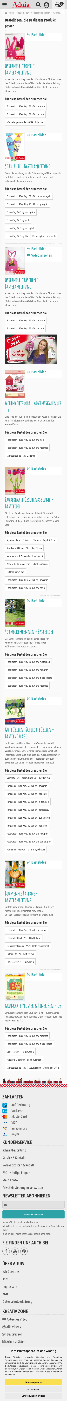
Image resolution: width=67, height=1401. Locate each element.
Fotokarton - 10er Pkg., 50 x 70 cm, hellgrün (27, 669)
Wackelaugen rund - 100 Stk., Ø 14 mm (25, 122)
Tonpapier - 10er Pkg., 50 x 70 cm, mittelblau (28, 801)
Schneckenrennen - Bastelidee (29, 631)
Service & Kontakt (14, 1157)
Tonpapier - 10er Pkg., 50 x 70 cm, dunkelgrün (28, 817)
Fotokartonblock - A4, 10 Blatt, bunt (24, 937)
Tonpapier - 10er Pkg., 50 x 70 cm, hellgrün (27, 825)
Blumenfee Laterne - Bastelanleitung (21, 896)
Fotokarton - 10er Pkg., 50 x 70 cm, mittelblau (28, 661)
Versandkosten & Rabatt (18, 1165)
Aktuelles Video (17, 1319)
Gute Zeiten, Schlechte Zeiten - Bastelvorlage (29, 733)
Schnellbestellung (14, 1150)
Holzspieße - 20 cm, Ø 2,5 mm (20, 953)
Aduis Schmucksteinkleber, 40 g (44, 1067)
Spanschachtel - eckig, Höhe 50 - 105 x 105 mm (28, 777)
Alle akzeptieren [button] (33, 1382)
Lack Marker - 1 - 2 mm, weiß (20, 961)
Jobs (5, 1279)
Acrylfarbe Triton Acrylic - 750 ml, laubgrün (27, 563)
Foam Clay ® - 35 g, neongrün (21, 212)
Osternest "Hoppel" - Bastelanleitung (21, 69)
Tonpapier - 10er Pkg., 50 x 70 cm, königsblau (28, 809)
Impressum (9, 1286)
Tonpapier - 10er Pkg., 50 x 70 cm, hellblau (27, 793)
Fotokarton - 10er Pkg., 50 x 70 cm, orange (27, 929)
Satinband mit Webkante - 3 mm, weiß (25, 555)
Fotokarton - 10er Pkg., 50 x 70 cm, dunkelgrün (29, 841)
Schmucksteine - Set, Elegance (21, 455)
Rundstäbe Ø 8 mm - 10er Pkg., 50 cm (24, 547)
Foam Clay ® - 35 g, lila (17, 235)
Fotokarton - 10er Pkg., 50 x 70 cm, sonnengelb (29, 196)
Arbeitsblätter (15, 1341)
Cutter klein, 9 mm (16, 571)
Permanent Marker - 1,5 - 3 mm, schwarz (26, 849)
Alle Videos (13, 1326)
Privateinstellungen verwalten (22, 1187)
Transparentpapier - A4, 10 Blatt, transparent (28, 945)
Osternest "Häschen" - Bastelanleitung (22, 283)
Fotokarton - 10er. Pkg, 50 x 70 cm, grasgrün (27, 204)
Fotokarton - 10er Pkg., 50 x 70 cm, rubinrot (27, 447)
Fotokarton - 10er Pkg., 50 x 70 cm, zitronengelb (29, 677)
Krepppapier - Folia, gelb (43, 235)
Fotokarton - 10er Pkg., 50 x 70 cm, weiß (25, 439)
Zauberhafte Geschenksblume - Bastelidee (29, 503)
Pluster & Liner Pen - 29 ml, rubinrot (24, 1059)
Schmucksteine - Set (16, 1067)
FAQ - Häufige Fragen (16, 1172)
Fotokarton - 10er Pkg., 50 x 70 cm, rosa (25, 114)
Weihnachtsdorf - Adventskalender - (33, 406)
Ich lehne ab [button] (33, 1389)
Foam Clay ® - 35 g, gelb (18, 220)
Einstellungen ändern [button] (34, 1395)
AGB (5, 1294)
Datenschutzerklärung (17, 1301)
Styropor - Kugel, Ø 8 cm (44, 539)
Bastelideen (15, 1334)
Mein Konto (10, 1180)
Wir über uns (11, 1271)
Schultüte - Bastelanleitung (28, 166)
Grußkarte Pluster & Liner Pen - (31, 1005)
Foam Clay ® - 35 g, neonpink (20, 228)
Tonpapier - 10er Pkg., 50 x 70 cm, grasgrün (27, 785)
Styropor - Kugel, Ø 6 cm (18, 539)
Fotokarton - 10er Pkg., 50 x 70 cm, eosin (26, 106)
